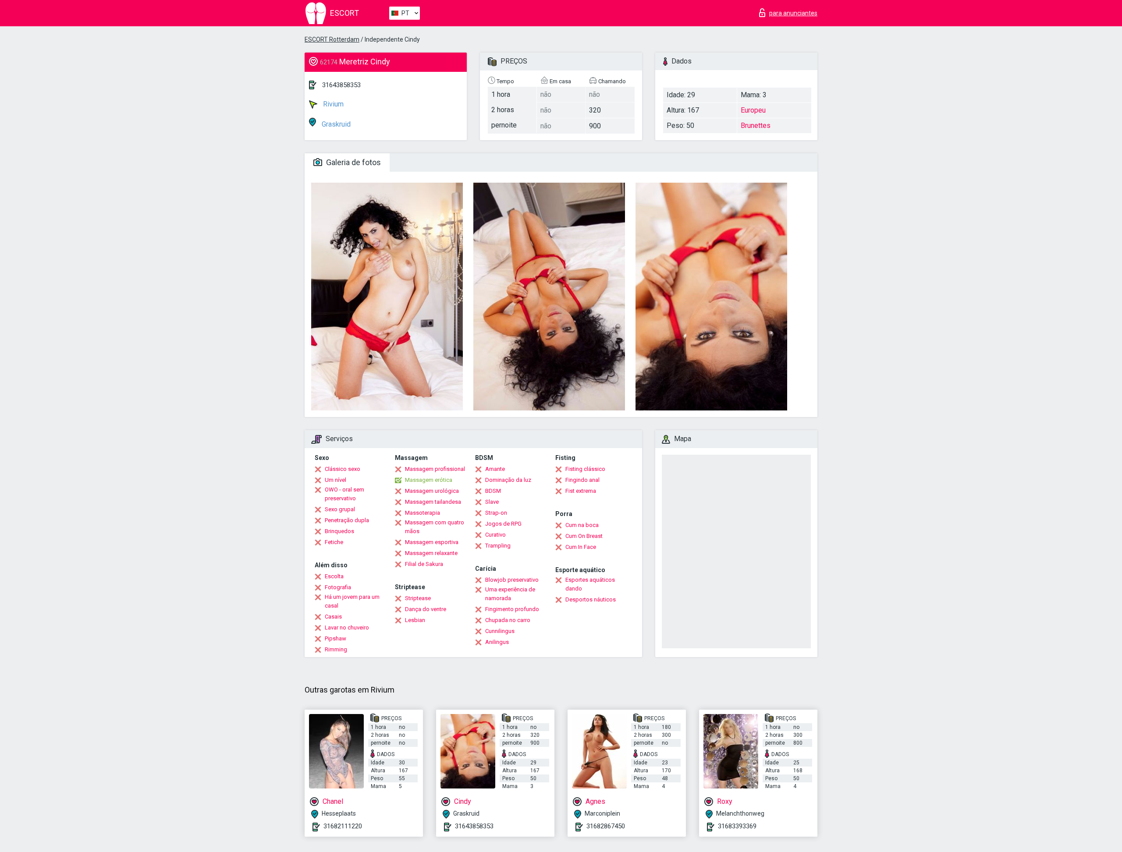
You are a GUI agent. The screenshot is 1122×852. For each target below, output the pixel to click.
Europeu (753, 110)
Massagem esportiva (431, 542)
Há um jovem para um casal (352, 601)
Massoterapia (422, 512)
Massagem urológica (432, 491)
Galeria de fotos (352, 162)
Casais (333, 616)
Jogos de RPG (503, 523)
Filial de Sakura (424, 564)
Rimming (336, 649)
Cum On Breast (584, 536)
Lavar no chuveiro (347, 627)
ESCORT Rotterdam (332, 39)
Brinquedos (339, 531)
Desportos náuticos (590, 599)
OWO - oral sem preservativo (344, 494)
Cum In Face (580, 547)
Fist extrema (580, 491)
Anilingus (497, 642)
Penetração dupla (347, 520)
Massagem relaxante (431, 553)
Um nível (335, 480)
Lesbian (415, 620)
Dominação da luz (508, 480)
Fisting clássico (585, 469)
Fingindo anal (582, 480)
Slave (492, 501)
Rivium (332, 104)
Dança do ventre (425, 609)
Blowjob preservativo (512, 579)
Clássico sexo (342, 469)
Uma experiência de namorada (510, 593)
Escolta (334, 576)
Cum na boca (582, 525)
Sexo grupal (340, 509)
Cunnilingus (500, 631)
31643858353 (341, 85)
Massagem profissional (435, 469)
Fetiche (334, 542)
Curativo (495, 534)
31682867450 (605, 826)
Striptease (418, 598)
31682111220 (342, 826)
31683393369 (737, 826)
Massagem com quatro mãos (434, 526)
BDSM (493, 491)
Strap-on (496, 512)
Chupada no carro (507, 620)
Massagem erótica (428, 480)
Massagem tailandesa (433, 501)
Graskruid (335, 124)
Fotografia (338, 587)
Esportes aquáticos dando (590, 584)
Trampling (498, 545)
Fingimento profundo (512, 609)
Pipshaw (335, 638)
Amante (495, 469)
